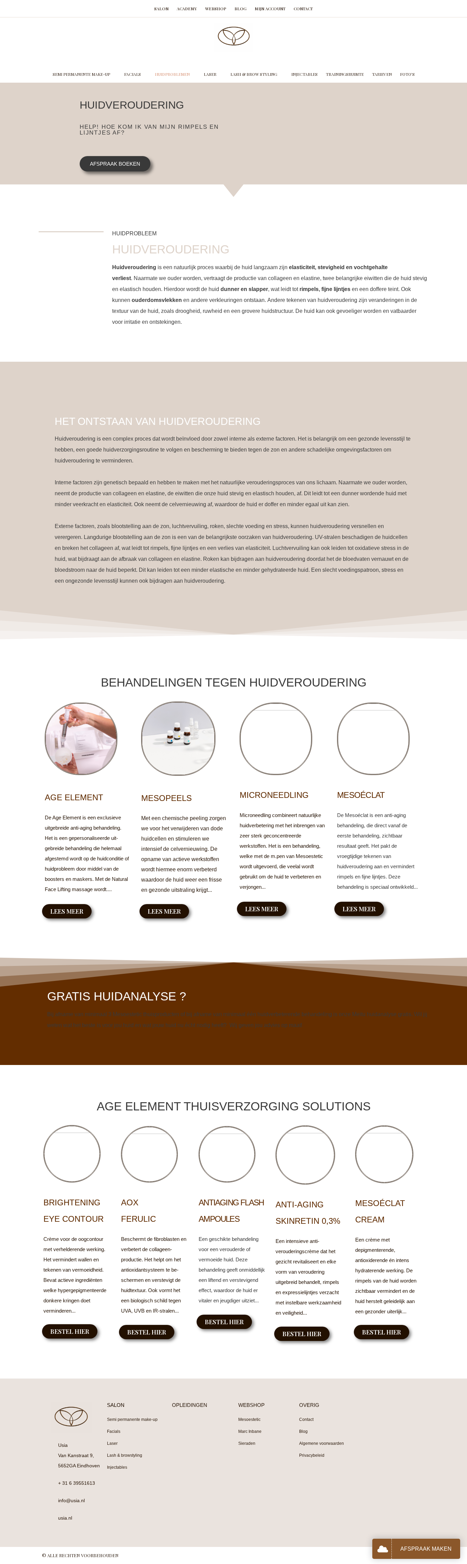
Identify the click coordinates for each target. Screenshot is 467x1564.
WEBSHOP (251, 1405)
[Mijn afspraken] (384, 1549)
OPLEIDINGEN (189, 1405)
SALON (115, 1405)
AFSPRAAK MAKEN (426, 1549)
